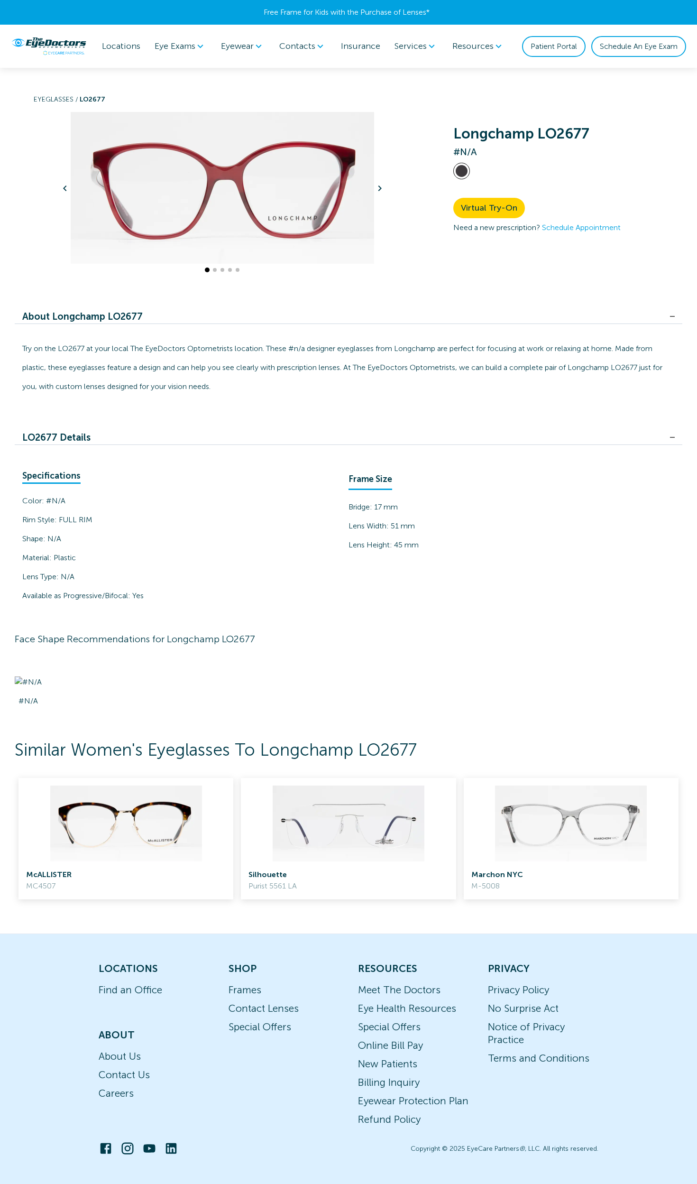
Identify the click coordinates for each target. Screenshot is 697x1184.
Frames (245, 990)
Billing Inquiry (389, 1082)
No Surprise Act (523, 1008)
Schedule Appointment (581, 227)
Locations (121, 46)
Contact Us (124, 1075)
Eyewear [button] (237, 46)
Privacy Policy (518, 990)
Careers (116, 1093)
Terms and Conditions (538, 1058)
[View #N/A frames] (461, 171)
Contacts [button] (297, 46)
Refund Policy (389, 1119)
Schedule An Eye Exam (639, 46)
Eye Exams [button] (175, 46)
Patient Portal (554, 46)
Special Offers (260, 1027)
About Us (120, 1056)
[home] (49, 46)
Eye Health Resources (407, 1008)
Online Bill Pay (390, 1045)
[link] (125, 838)
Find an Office (130, 990)
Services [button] (410, 46)
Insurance (360, 46)
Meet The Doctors (399, 990)
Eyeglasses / (57, 99)
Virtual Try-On (489, 208)
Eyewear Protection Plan (413, 1101)
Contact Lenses (264, 1008)
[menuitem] (181, 46)
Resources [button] (473, 46)
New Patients (387, 1064)
